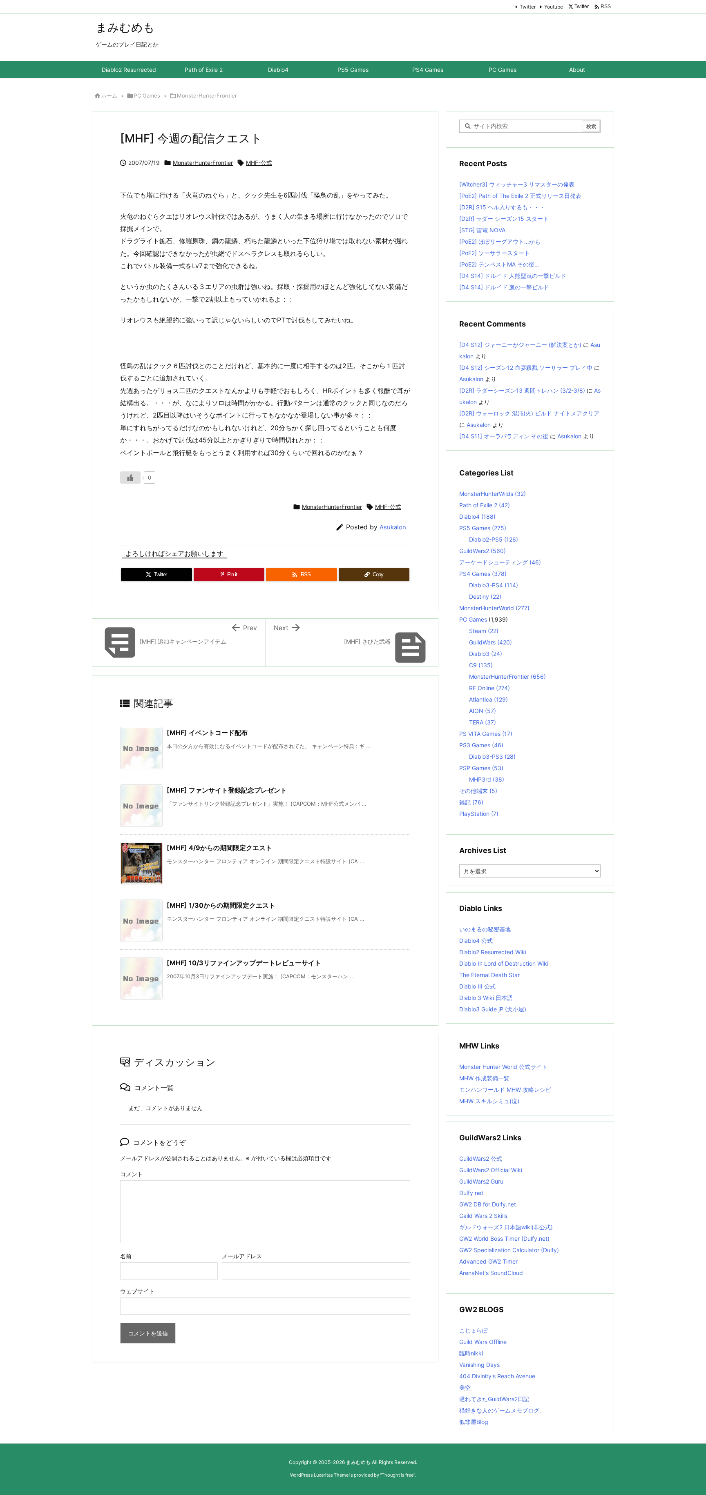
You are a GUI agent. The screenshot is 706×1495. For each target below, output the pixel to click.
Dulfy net (471, 1192)
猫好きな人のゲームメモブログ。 (502, 1410)
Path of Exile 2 (484, 505)
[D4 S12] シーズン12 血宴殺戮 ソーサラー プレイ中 (525, 367)
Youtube (553, 7)
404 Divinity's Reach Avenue (497, 1376)
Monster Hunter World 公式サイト (503, 1066)
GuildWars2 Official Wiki (490, 1169)
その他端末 (478, 790)
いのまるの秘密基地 (485, 929)
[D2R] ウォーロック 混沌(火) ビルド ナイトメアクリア (529, 413)
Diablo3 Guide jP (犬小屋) (492, 1009)
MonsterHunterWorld (494, 607)
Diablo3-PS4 (493, 585)
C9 (481, 665)
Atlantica (488, 699)
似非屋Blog (473, 1421)
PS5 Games (482, 527)
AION (482, 710)
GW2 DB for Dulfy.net (487, 1204)
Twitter (528, 7)
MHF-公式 (259, 162)
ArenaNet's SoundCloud (491, 1272)
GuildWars (490, 642)
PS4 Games (483, 573)
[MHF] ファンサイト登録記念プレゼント (227, 790)
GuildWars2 (482, 550)
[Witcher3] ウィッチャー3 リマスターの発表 (516, 184)
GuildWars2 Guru (481, 1181)
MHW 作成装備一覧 (484, 1078)
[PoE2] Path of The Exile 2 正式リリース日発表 (520, 195)
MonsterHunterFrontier (207, 95)
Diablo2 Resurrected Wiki (492, 952)
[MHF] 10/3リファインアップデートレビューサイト (244, 963)
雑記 (471, 802)
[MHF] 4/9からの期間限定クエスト (219, 848)
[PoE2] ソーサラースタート (494, 252)
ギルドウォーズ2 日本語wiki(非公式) (506, 1227)
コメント (131, 1174)
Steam (483, 630)
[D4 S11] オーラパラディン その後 (503, 436)
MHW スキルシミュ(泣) (489, 1100)
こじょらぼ (473, 1330)
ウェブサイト (137, 1291)
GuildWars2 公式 (480, 1158)
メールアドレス (242, 1256)
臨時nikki (471, 1353)
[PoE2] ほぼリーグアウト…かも (500, 241)
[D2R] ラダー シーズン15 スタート (504, 218)
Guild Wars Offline (483, 1341)
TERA (482, 722)
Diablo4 (477, 516)
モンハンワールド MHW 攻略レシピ (505, 1089)
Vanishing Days (479, 1364)
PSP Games (481, 767)
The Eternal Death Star (489, 974)
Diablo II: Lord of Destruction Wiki (503, 963)
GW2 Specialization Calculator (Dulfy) (509, 1249)
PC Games (147, 95)
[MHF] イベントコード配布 (207, 733)
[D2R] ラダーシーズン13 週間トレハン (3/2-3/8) (522, 390)
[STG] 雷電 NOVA (482, 230)
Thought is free (397, 1475)
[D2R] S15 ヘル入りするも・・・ (502, 207)
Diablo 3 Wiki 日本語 (486, 997)
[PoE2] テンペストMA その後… (499, 264)
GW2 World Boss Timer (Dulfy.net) (504, 1238)
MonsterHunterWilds (492, 493)
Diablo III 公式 (477, 986)
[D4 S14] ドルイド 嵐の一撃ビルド (504, 287)
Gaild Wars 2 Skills (483, 1215)
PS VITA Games (485, 733)
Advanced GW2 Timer (488, 1261)
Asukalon (393, 527)
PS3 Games (481, 745)
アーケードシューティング (500, 562)
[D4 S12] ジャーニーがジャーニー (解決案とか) (520, 344)
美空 (465, 1387)
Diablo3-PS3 (492, 756)
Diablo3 (485, 653)
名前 (126, 1256)
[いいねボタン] (130, 477)
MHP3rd (486, 779)
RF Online (489, 687)
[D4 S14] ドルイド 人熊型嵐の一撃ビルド (512, 275)
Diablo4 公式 (476, 940)
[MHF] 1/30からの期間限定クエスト (221, 905)
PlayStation (478, 813)
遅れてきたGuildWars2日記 (494, 1398)
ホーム (109, 95)
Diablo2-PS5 (493, 539)
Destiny (485, 596)
